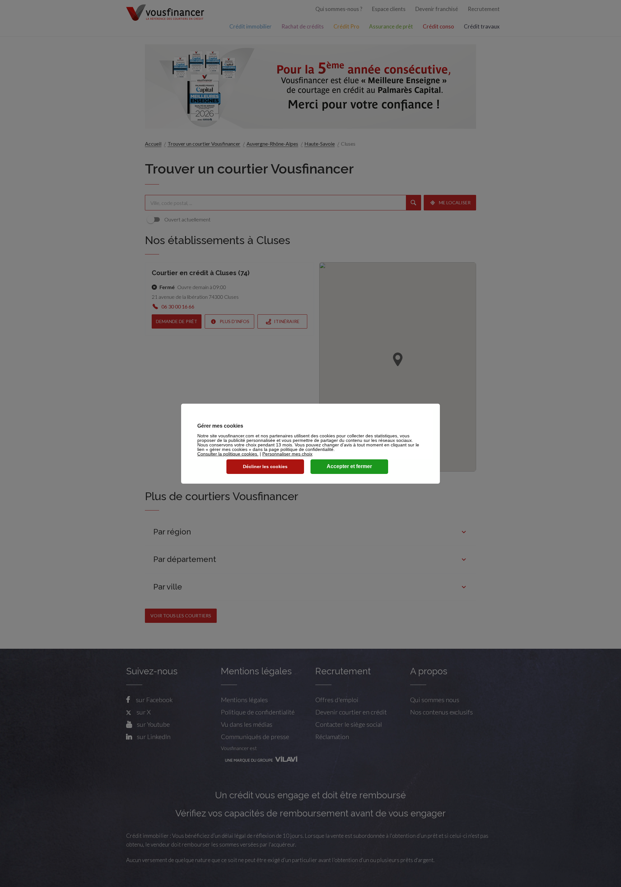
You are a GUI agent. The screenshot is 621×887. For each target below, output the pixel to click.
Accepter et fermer (349, 466)
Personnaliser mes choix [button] (287, 454)
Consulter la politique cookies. (227, 453)
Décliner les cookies (265, 466)
